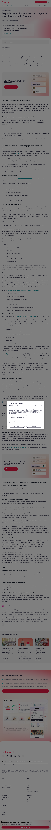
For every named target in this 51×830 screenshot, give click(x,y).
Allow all (34, 426)
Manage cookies (12, 422)
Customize (16, 426)
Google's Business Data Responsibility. (16, 417)
